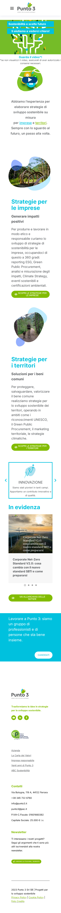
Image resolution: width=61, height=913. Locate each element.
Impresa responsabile (22, 760)
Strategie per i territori (29, 362)
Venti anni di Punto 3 (22, 765)
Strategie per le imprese (29, 204)
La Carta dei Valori (21, 755)
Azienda (15, 750)
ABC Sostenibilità (20, 770)
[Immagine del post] (30, 533)
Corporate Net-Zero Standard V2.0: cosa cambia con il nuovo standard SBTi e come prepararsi (28, 567)
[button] (25, 585)
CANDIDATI (43, 655)
